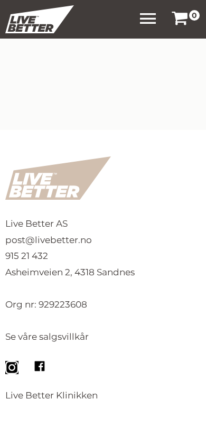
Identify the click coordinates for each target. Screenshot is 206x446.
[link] (179, 19)
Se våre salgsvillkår (47, 336)
